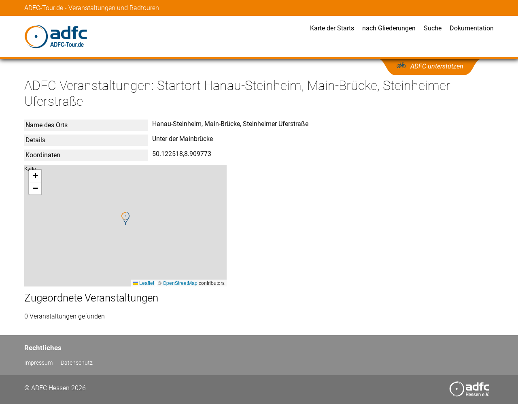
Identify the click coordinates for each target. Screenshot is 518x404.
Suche (433, 28)
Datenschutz (77, 362)
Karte (124, 225)
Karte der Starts (332, 28)
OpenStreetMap (180, 282)
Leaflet (146, 282)
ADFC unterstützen (436, 66)
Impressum (38, 362)
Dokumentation (472, 28)
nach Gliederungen (389, 28)
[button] (125, 219)
